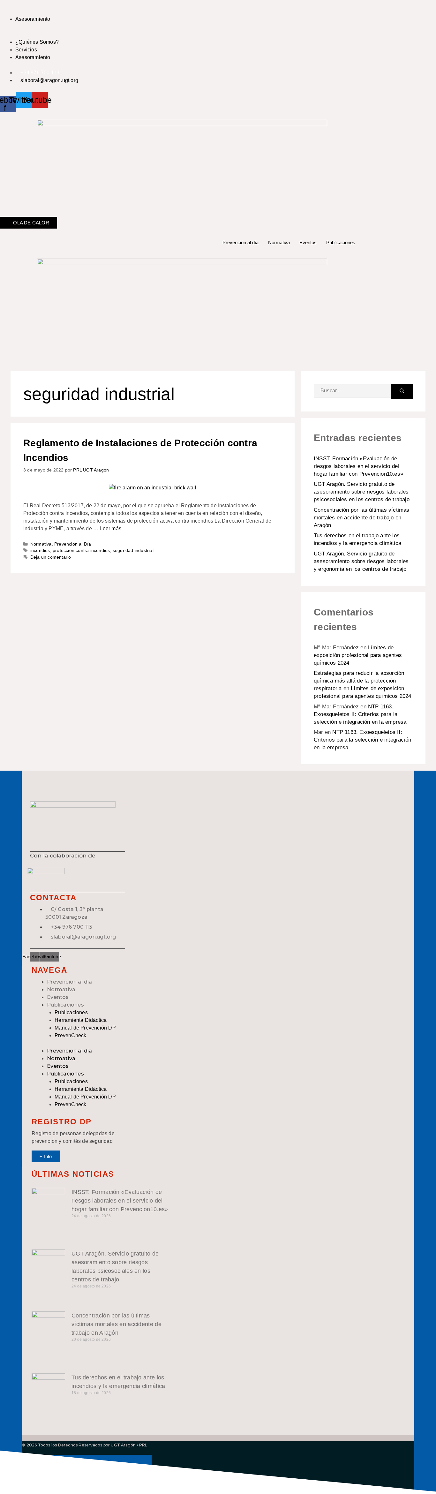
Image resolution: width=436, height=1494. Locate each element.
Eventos (308, 242)
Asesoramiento (32, 19)
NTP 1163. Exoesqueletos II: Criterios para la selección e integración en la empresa (360, 714)
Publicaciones (340, 242)
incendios (40, 550)
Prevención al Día (72, 544)
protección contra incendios (81, 550)
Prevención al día (240, 242)
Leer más (110, 528)
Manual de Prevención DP (85, 1027)
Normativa (279, 242)
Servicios (26, 49)
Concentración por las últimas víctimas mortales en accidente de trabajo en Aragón (362, 517)
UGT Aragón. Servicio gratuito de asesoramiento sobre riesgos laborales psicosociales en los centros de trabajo (362, 491)
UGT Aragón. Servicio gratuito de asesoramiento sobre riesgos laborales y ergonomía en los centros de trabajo (361, 561)
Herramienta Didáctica (81, 1020)
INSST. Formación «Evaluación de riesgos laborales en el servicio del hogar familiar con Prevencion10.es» (358, 466)
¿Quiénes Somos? (37, 42)
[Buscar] (402, 391)
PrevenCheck (70, 1035)
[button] (182, 34)
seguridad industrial (133, 550)
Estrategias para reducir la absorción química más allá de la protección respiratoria (359, 680)
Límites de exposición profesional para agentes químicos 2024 (358, 655)
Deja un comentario (50, 557)
